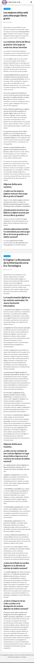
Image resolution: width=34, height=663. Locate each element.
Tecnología (7, 8)
